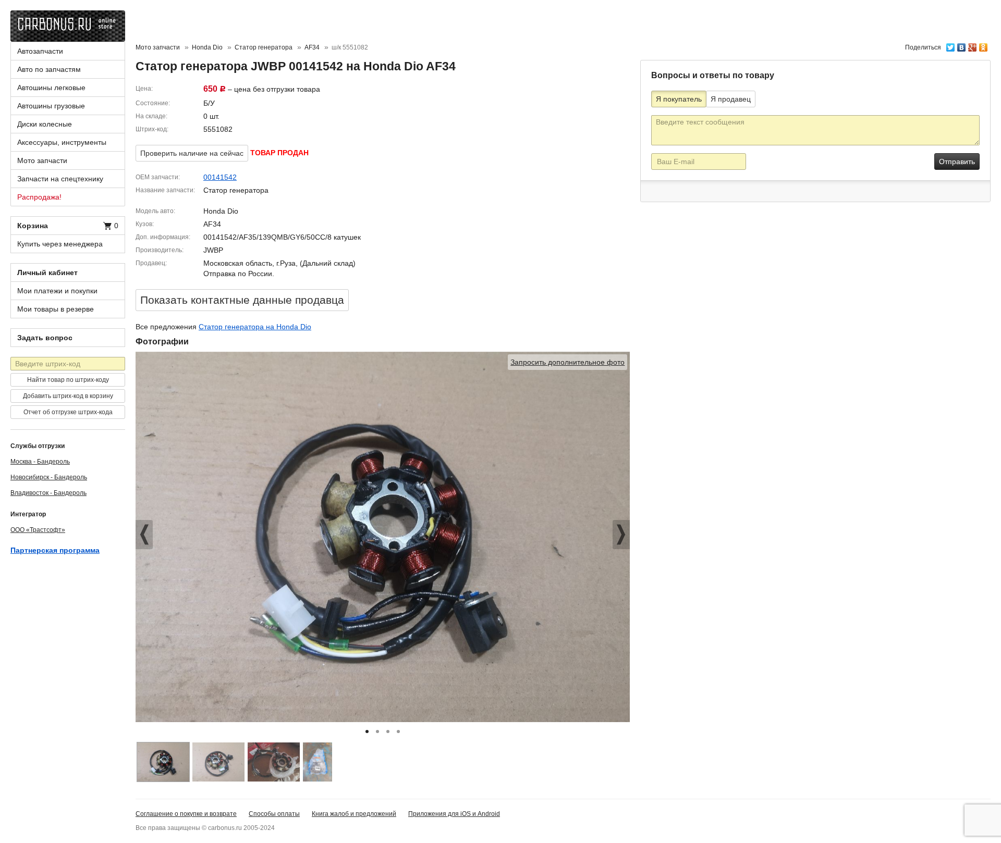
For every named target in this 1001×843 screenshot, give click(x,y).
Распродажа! (39, 197)
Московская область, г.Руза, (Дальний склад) (279, 263)
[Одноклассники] (983, 45)
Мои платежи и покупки (57, 291)
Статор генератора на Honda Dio (255, 327)
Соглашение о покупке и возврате (186, 813)
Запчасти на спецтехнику (60, 179)
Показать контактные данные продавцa (242, 300)
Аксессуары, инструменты (61, 142)
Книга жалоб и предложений (354, 813)
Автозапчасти (40, 51)
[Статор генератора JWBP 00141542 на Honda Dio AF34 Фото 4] (317, 762)
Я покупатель (679, 99)
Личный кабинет (47, 272)
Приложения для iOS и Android (454, 813)
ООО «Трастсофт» (37, 530)
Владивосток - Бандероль (48, 493)
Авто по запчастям (49, 69)
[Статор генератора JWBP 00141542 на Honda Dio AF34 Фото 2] (218, 762)
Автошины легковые (51, 87)
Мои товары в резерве (55, 309)
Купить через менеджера (60, 244)
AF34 (312, 47)
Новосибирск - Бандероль (48, 477)
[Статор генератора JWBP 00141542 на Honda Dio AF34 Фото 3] (273, 762)
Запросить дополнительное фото (567, 362)
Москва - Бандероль (40, 461)
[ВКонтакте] (961, 45)
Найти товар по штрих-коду (68, 379)
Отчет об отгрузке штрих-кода (68, 412)
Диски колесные (44, 124)
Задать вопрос (44, 337)
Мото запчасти (158, 47)
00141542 (220, 177)
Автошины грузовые (51, 106)
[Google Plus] (972, 45)
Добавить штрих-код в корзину (68, 396)
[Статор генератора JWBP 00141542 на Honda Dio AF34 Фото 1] (163, 762)
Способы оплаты (274, 813)
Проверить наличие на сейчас (191, 153)
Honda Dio (207, 47)
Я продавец (731, 99)
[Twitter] (950, 45)
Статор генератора (263, 47)
